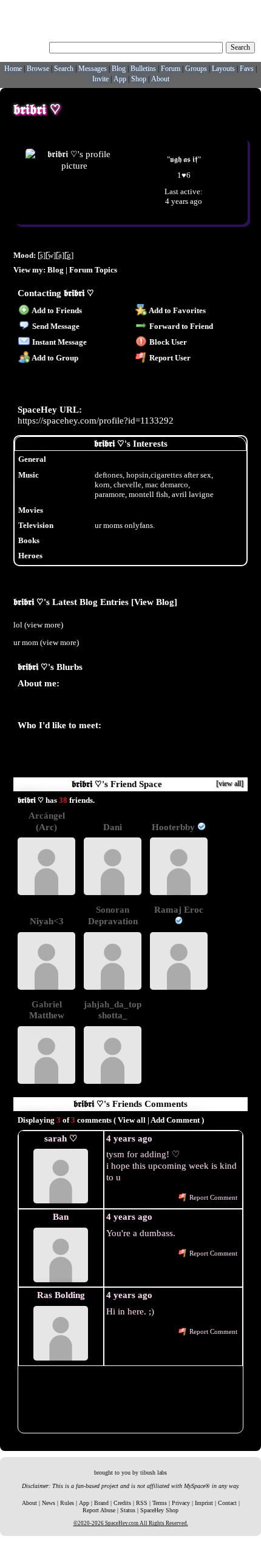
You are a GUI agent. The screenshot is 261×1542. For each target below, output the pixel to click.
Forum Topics (93, 269)
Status (127, 1510)
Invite (100, 79)
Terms (159, 1503)
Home (13, 68)
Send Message (55, 326)
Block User (167, 342)
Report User (169, 357)
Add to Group (54, 357)
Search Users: (26, 46)
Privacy (181, 1503)
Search (240, 47)
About (160, 79)
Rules (67, 1503)
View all (132, 1119)
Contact (227, 1503)
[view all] (229, 783)
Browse (38, 68)
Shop (138, 79)
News (48, 1503)
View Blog (154, 602)
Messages (92, 68)
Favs (247, 68)
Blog (119, 68)
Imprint (204, 1503)
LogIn (220, 9)
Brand (101, 1503)
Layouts (223, 68)
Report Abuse (99, 1510)
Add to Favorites (176, 310)
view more (44, 624)
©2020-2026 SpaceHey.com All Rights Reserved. (130, 1523)
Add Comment (175, 1119)
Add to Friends (56, 310)
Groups (196, 68)
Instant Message (58, 342)
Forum (170, 68)
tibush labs (153, 1472)
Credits (122, 1503)
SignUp (245, 9)
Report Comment (212, 1197)
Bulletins (143, 68)
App (120, 79)
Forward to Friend (180, 326)
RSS (141, 1503)
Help (199, 9)
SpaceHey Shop (159, 1510)
